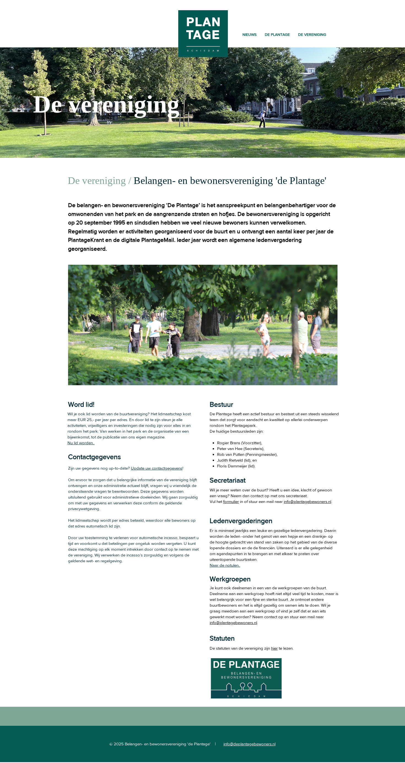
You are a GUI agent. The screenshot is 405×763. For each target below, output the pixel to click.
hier (274, 648)
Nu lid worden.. (81, 442)
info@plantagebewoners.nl (307, 501)
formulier (231, 501)
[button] (277, 34)
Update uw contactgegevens (156, 468)
